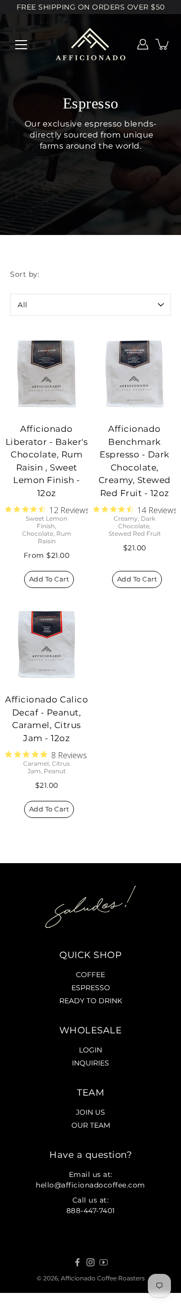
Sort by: (24, 274)
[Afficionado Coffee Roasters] (90, 44)
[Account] (143, 44)
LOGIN (90, 1049)
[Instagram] (90, 1262)
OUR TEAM (90, 1125)
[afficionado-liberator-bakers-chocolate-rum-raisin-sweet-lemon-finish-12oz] (46, 373)
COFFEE (90, 974)
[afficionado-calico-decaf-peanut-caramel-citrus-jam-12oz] (46, 644)
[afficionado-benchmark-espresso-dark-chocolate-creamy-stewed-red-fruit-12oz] (134, 373)
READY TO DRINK (90, 1000)
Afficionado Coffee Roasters (103, 1278)
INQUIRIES (90, 1062)
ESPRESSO (90, 987)
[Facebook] (77, 1262)
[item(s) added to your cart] (163, 44)
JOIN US (90, 1112)
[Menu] (21, 44)
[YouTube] (104, 1262)
